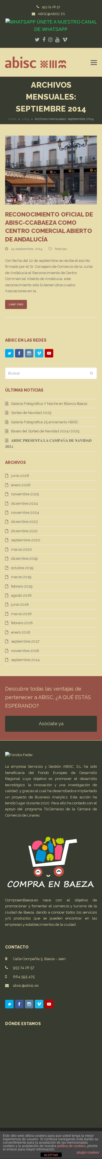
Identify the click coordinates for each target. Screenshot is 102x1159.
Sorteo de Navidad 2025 (31, 413)
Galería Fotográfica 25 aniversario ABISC (44, 422)
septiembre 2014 (25, 660)
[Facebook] (19, 354)
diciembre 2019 (24, 558)
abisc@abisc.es (26, 985)
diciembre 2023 (24, 521)
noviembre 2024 (25, 512)
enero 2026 (21, 485)
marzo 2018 (21, 614)
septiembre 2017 (25, 641)
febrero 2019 (22, 586)
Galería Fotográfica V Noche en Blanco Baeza (49, 403)
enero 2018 (20, 632)
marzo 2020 (21, 549)
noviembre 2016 (25, 651)
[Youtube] (49, 354)
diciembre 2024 (24, 503)
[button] (94, 62)
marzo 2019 (21, 577)
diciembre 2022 (24, 531)
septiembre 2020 (25, 540)
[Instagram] (29, 354)
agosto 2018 (21, 595)
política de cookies (71, 1146)
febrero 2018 (22, 623)
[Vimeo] (39, 354)
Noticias (61, 249)
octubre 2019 (22, 568)
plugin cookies (88, 1152)
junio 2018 (20, 604)
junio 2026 (20, 476)
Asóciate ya (51, 723)
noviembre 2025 (25, 494)
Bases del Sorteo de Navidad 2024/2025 (45, 431)
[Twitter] (9, 354)
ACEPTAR (51, 1155)
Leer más (16, 304)
